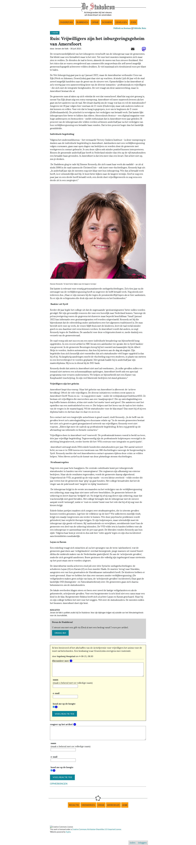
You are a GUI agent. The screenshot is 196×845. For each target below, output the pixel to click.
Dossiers (107, 22)
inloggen (142, 842)
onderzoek (66, 22)
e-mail (56, 693)
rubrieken (82, 22)
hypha (68, 832)
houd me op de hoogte (64, 703)
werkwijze (113, 805)
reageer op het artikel (61, 724)
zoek (133, 22)
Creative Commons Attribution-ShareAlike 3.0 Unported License (96, 829)
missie (101, 805)
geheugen (121, 22)
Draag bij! (60, 632)
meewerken (88, 805)
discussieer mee (60, 660)
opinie (95, 22)
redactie (74, 805)
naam (55, 679)
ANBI (124, 805)
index (132, 842)
